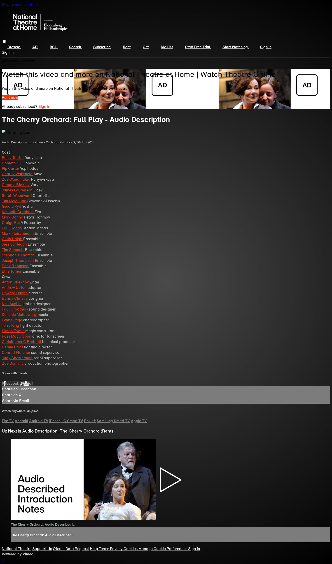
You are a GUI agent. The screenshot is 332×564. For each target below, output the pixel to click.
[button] (4, 41)
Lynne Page (12, 320)
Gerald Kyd (12, 206)
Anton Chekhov (16, 282)
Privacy (117, 548)
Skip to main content (20, 4)
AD (35, 47)
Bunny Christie (15, 298)
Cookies (131, 548)
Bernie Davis (13, 347)
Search (75, 47)
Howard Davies (15, 293)
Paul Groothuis (15, 309)
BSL (54, 47)
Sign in (265, 47)
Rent (127, 47)
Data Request (77, 548)
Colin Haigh (12, 239)
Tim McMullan (14, 201)
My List (167, 47)
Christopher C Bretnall (22, 341)
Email (28, 383)
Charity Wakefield (17, 174)
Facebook (11, 383)
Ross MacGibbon (17, 336)
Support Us (42, 548)
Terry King (11, 325)
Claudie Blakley (16, 184)
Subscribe (102, 47)
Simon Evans (13, 331)
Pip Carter (11, 168)
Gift (146, 47)
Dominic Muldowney (20, 314)
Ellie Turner (12, 271)
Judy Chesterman (17, 358)
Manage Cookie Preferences (163, 548)
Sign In (8, 52)
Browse (14, 47)
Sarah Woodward (17, 195)
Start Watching (235, 47)
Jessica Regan (15, 244)
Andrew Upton (15, 287)
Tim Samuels (13, 249)
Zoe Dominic (13, 363)
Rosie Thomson (15, 266)
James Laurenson (17, 190)
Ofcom (59, 548)
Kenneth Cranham (18, 211)
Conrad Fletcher (16, 352)
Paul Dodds (12, 228)
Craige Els (11, 222)
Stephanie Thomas (18, 255)
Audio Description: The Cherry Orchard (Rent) (35, 142)
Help (94, 548)
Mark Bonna (13, 217)
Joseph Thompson (18, 260)
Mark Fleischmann (18, 233)
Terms (104, 548)
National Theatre (16, 548)
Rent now (10, 97)
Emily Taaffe (13, 157)
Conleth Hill (12, 163)
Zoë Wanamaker (16, 179)
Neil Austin (11, 303)
